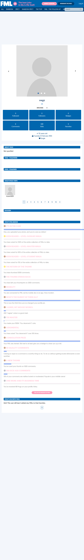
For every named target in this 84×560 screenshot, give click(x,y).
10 (56, 202)
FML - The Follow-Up (52, 9)
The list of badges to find (42, 392)
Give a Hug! (40, 108)
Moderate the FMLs (66, 3)
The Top (39, 9)
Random (9, 9)
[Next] (59, 202)
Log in (81, 4)
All (2, 9)
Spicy (17, 9)
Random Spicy (27, 9)
